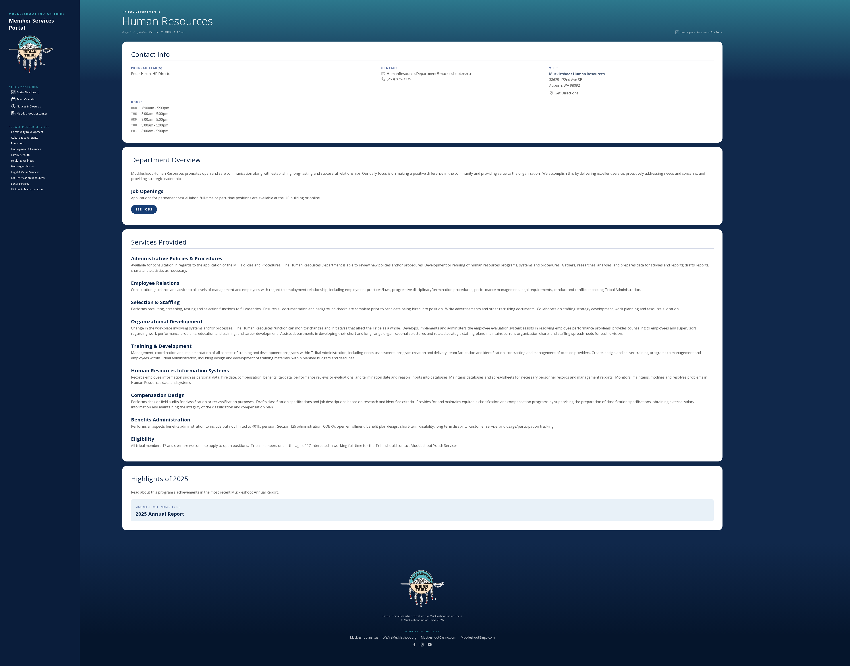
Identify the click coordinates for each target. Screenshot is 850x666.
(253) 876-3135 (399, 79)
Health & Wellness (22, 161)
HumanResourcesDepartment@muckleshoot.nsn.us (430, 73)
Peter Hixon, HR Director (151, 73)
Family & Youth (20, 155)
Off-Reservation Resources (27, 178)
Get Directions (566, 93)
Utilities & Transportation (27, 189)
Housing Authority (22, 166)
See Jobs (144, 209)
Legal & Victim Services (25, 172)
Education (17, 143)
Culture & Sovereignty (24, 138)
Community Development (27, 132)
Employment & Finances (26, 149)
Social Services (20, 184)
